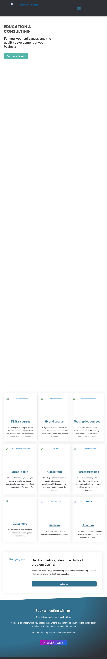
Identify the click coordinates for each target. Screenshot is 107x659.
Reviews (54, 525)
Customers (20, 523)
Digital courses (20, 421)
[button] (79, 8)
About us (88, 525)
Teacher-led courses (87, 421)
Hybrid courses (55, 421)
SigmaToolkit (19, 471)
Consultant (54, 471)
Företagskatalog (88, 471)
